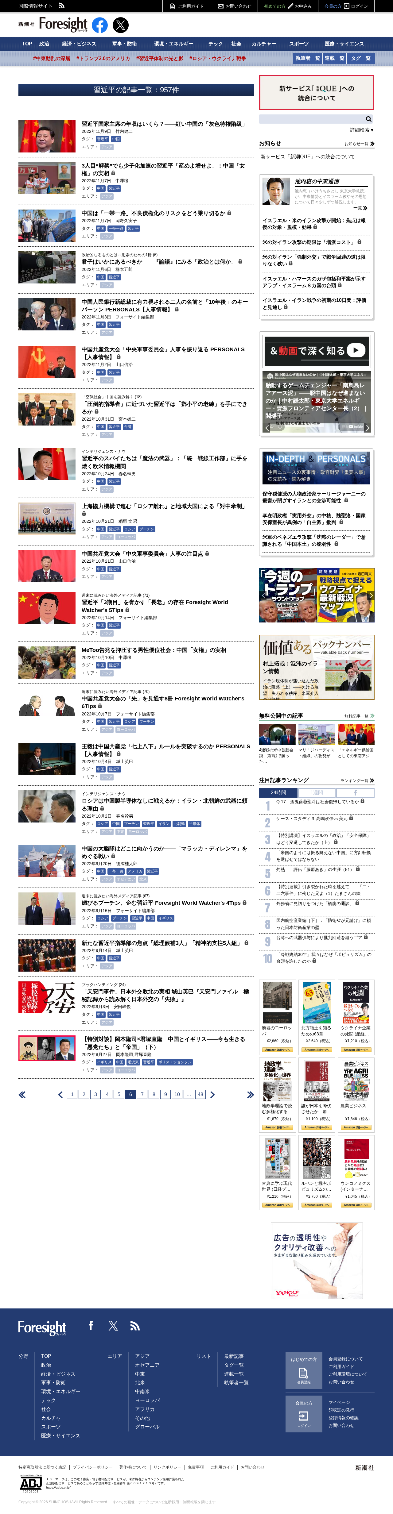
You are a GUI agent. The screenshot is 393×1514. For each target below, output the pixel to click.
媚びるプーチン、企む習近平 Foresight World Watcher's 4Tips (162, 903)
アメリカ (135, 871)
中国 (116, 139)
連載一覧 (334, 58)
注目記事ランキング (284, 780)
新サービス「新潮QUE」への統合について (308, 156)
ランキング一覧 (354, 780)
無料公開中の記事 (281, 716)
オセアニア (126, 879)
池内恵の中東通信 (317, 181)
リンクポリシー (167, 1467)
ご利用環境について (348, 1374)
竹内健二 (124, 131)
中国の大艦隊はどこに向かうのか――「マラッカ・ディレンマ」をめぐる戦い (164, 852)
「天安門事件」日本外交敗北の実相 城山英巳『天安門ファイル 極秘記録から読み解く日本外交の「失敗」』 (165, 995)
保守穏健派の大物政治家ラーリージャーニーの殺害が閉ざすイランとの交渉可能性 (314, 497)
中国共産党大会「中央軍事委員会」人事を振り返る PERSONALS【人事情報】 (163, 353)
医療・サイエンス (344, 43)
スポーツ (299, 43)
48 (200, 1094)
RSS (62, 6)
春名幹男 (127, 473)
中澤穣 (121, 180)
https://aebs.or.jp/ (58, 1487)
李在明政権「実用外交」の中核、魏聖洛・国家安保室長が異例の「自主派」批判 (314, 519)
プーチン (146, 529)
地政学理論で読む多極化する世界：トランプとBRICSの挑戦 (277, 1109)
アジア (106, 147)
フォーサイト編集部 (134, 316)
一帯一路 (116, 228)
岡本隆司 (124, 1054)
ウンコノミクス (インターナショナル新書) (355, 1186)
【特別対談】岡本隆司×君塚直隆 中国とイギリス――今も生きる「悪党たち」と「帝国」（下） (163, 1043)
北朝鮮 (179, 824)
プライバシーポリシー (93, 1467)
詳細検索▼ (362, 130)
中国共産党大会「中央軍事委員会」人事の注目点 (143, 554)
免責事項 (196, 1467)
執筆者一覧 (308, 58)
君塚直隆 (143, 1054)
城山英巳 (124, 761)
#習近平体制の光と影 (159, 58)
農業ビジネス (353, 1105)
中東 (120, 832)
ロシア (129, 529)
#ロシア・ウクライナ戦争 (217, 58)
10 (177, 1094)
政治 (44, 43)
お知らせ (270, 143)
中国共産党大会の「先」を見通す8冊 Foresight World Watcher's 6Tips (163, 702)
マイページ (339, 1402)
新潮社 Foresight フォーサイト (53, 25)
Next (367, 428)
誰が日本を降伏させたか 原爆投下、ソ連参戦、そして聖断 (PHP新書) (316, 1109)
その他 (142, 1418)
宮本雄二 (127, 419)
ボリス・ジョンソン (175, 1062)
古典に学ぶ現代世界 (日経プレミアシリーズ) (277, 1186)
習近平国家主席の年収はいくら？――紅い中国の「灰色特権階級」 (164, 124)
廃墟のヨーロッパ (277, 1030)
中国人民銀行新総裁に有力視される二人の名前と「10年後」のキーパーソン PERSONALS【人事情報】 (165, 306)
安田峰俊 (122, 1006)
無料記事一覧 (356, 716)
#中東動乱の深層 (51, 58)
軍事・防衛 (124, 43)
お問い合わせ (238, 6)
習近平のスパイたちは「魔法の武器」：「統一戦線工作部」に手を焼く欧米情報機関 (164, 462)
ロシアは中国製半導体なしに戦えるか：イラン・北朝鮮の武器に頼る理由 (164, 804)
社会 (236, 43)
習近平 (102, 139)
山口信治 (124, 364)
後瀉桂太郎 (127, 863)
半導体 (194, 824)
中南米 (142, 1391)
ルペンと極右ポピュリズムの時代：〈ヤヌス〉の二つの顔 (316, 1186)
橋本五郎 (124, 269)
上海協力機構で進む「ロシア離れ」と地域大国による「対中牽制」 (164, 506)
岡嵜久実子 (126, 220)
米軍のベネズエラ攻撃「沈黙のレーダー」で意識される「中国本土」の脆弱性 (314, 540)
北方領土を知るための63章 (316, 1030)
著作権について (133, 1467)
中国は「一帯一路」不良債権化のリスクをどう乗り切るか (154, 213)
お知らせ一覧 (356, 143)
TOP (27, 43)
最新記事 (234, 1356)
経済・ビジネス (79, 43)
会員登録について (346, 1358)
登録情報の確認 (344, 1417)
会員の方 (346, 6)
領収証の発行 (341, 1410)
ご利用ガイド (191, 6)
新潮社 (365, 1468)
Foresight (42, 1329)
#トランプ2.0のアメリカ (103, 58)
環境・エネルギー (173, 43)
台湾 (127, 427)
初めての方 (288, 6)
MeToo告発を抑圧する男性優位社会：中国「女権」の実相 (154, 650)
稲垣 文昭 (128, 521)
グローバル (147, 1426)
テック (215, 43)
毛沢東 (133, 1062)
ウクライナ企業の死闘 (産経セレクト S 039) (355, 1031)
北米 (143, 879)
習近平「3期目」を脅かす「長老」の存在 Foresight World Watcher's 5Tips (155, 606)
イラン (163, 824)
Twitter (113, 1326)
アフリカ (145, 1409)
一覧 (357, 207)
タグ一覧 (361, 58)
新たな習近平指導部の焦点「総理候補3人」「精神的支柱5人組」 (163, 943)
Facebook (91, 1326)
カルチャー (264, 43)
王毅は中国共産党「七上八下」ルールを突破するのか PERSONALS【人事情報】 (166, 750)
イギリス (165, 918)
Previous (266, 428)
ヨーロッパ (126, 537)
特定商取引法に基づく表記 (42, 1467)
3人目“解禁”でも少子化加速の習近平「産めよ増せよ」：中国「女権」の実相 (163, 169)
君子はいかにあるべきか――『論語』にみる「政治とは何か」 (160, 262)
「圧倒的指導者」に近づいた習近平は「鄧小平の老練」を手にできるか (164, 408)
